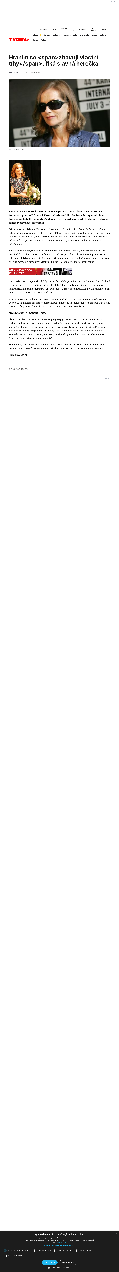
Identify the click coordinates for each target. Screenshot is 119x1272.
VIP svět (73, 29)
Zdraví (35, 40)
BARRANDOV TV (64, 29)
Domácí (47, 35)
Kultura (102, 35)
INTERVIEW (83, 29)
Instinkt (53, 29)
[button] (59, 1246)
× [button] (116, 1233)
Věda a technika (70, 35)
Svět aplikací (93, 29)
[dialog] (59, 1251)
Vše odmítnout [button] (68, 1262)
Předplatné (103, 29)
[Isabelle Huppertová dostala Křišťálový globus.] (25, 182)
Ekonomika (84, 35)
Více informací (62, 1242)
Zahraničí (57, 35)
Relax (43, 40)
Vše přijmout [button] (49, 1262)
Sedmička (43, 29)
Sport (94, 35)
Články (36, 35)
